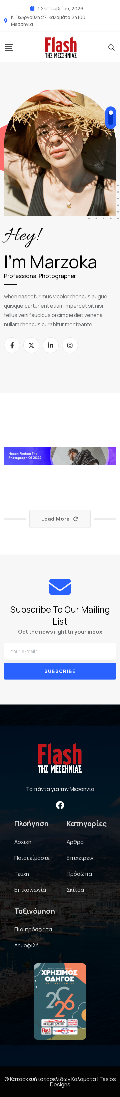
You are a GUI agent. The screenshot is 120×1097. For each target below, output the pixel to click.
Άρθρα (75, 842)
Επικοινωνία (30, 889)
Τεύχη (21, 873)
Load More (55, 518)
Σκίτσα (75, 889)
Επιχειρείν (80, 858)
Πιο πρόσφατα (33, 929)
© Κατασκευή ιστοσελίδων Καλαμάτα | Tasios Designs (60, 1081)
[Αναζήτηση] (111, 47)
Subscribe (59, 671)
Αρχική (22, 842)
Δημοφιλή (26, 945)
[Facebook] (60, 805)
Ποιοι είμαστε (32, 858)
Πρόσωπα (79, 873)
